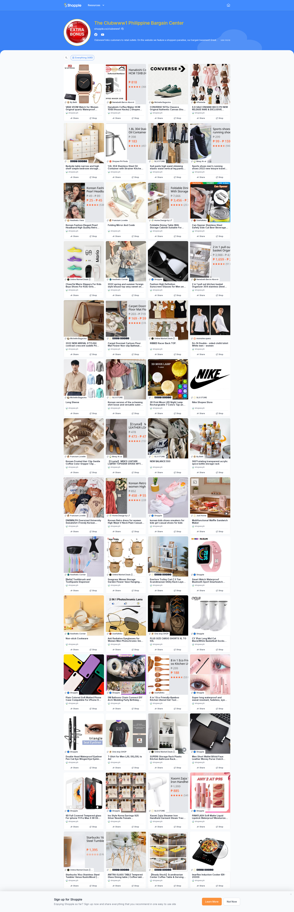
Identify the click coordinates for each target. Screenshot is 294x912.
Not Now (232, 901)
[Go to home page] (73, 5)
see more (225, 40)
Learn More (212, 901)
